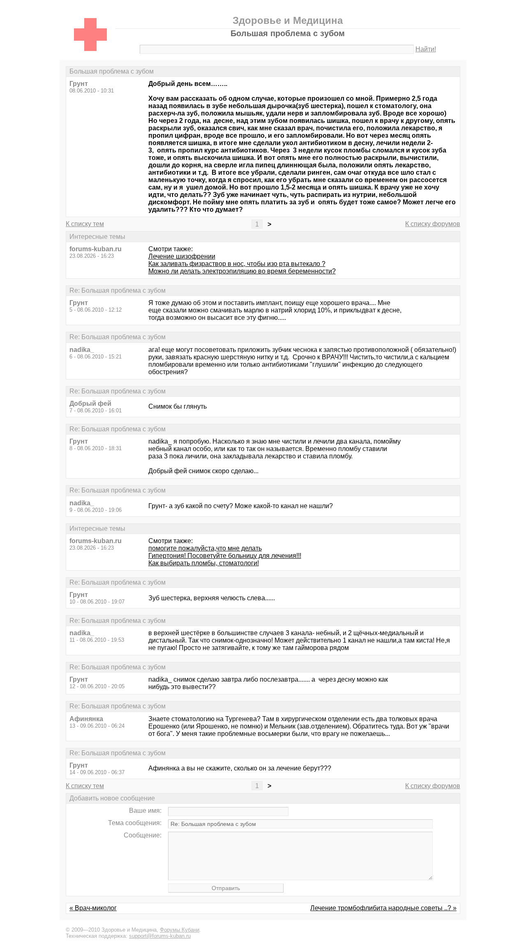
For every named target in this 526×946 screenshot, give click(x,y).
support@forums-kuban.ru (160, 936)
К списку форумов (432, 223)
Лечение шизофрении (181, 256)
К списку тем (85, 223)
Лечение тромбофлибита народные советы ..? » (383, 907)
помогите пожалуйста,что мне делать (205, 548)
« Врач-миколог (93, 907)
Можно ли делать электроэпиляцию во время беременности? (242, 271)
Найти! (425, 49)
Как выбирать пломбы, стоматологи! (203, 563)
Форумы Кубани (179, 930)
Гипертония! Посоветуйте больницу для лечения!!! (224, 555)
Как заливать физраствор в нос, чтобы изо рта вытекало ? (236, 263)
